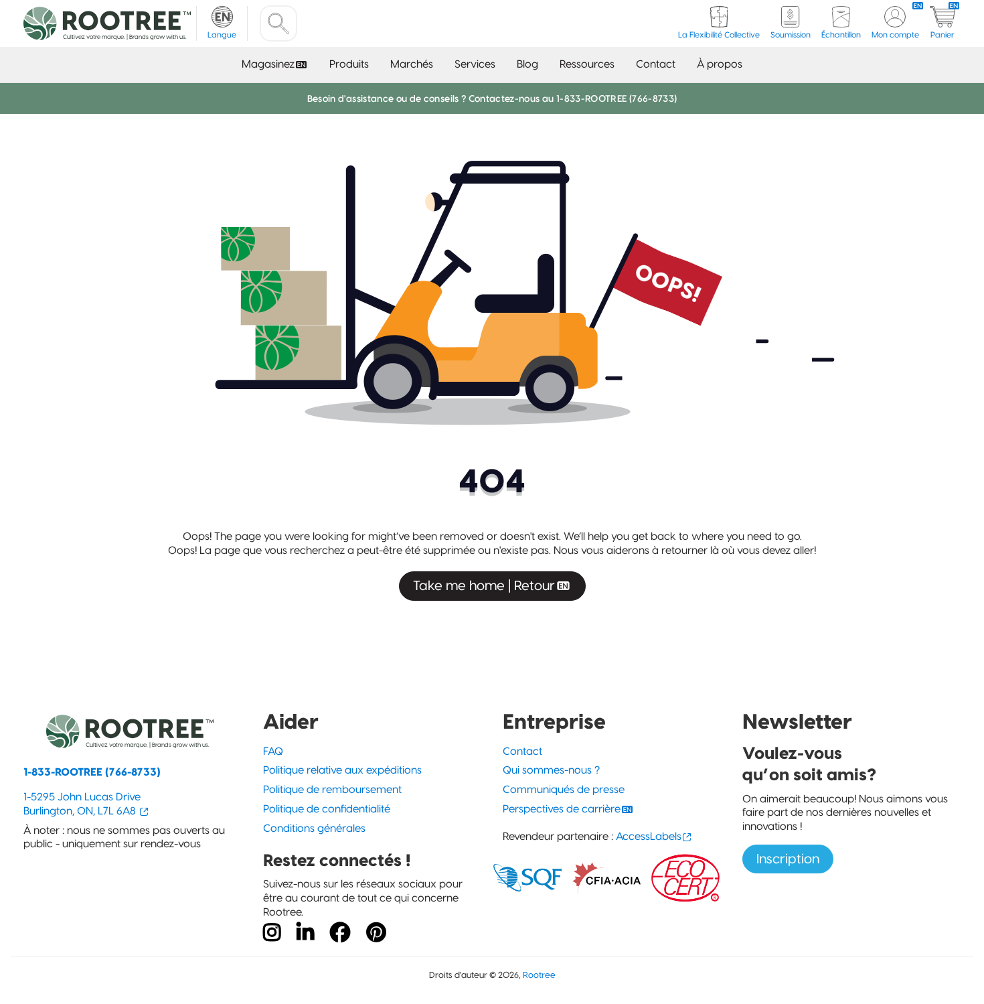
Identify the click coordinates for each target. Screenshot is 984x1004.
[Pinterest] (376, 933)
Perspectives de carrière (562, 808)
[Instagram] (272, 933)
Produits (349, 64)
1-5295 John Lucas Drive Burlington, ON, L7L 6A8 (82, 803)
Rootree (539, 975)
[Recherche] (278, 23)
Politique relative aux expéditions (342, 770)
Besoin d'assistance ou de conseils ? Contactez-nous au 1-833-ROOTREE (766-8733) (492, 98)
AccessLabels (648, 836)
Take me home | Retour (484, 585)
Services (475, 64)
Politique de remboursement (332, 789)
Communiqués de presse (564, 789)
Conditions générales (314, 828)
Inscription (787, 859)
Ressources (587, 64)
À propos (719, 64)
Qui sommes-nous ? (551, 770)
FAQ (273, 751)
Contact (655, 64)
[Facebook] (340, 933)
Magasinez (268, 64)
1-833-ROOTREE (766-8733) (92, 772)
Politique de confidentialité (326, 808)
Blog (527, 64)
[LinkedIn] (305, 933)
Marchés (411, 64)
